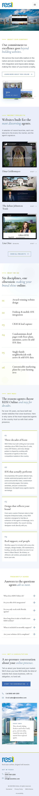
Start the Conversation (14, 684)
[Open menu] (35, 4)
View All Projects (18, 254)
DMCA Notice (29, 789)
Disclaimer (9, 789)
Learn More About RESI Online (16, 74)
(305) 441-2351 (13, 693)
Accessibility (19, 793)
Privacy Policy (19, 789)
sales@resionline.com (18, 698)
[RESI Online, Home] (7, 4)
